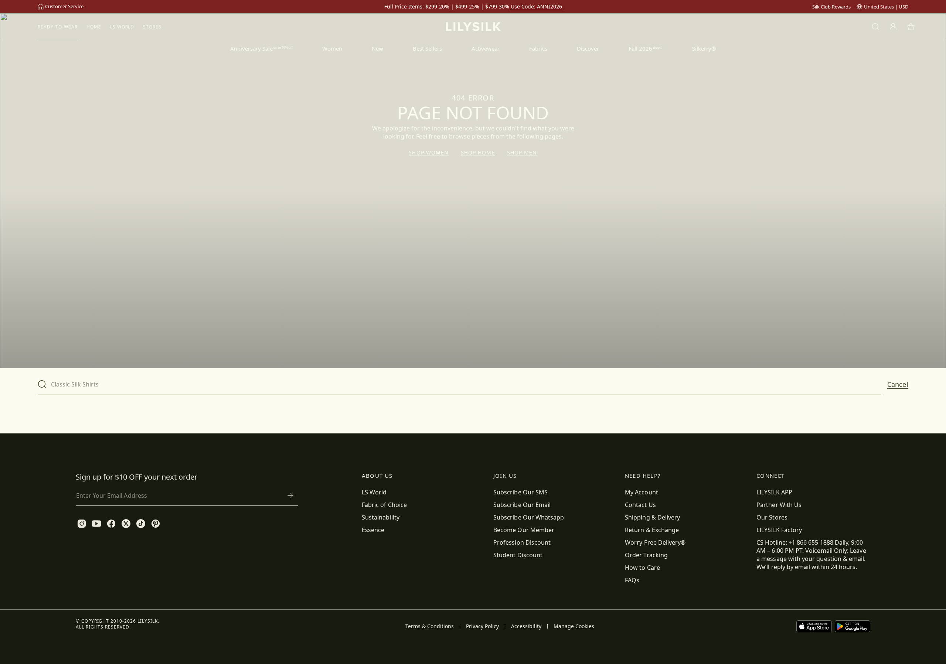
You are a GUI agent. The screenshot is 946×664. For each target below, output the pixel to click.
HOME (93, 27)
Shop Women (429, 152)
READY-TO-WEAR (57, 27)
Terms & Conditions (429, 626)
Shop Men (522, 152)
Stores (152, 27)
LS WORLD (122, 27)
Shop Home (478, 152)
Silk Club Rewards (831, 6)
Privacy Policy (482, 626)
